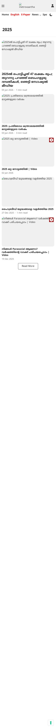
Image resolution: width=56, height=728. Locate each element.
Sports (46, 14)
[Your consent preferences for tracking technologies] (51, 723)
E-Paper (25, 14)
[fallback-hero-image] (28, 55)
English (15, 14)
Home (5, 14)
